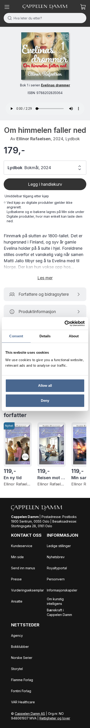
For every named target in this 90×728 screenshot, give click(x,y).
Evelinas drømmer (55, 85)
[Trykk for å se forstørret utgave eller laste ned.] (45, 56)
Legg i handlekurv (45, 184)
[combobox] (45, 18)
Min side (17, 557)
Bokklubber (20, 647)
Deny (45, 400)
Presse (16, 579)
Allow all (45, 385)
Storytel (17, 669)
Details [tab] (45, 336)
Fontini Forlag (21, 691)
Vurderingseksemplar (27, 590)
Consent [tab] (16, 336)
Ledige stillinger (59, 546)
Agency (17, 635)
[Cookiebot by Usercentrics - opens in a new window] (65, 323)
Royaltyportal (57, 568)
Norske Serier (21, 658)
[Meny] (7, 7)
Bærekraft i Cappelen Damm (59, 612)
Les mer (45, 277)
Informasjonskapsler (62, 590)
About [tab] (74, 336)
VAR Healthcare (23, 702)
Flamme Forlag (22, 680)
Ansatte (16, 601)
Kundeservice (21, 546)
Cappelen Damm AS (30, 714)
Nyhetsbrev (56, 557)
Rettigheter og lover (54, 718)
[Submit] (9, 18)
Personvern (56, 579)
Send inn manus (23, 568)
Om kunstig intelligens (55, 601)
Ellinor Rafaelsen (33, 138)
